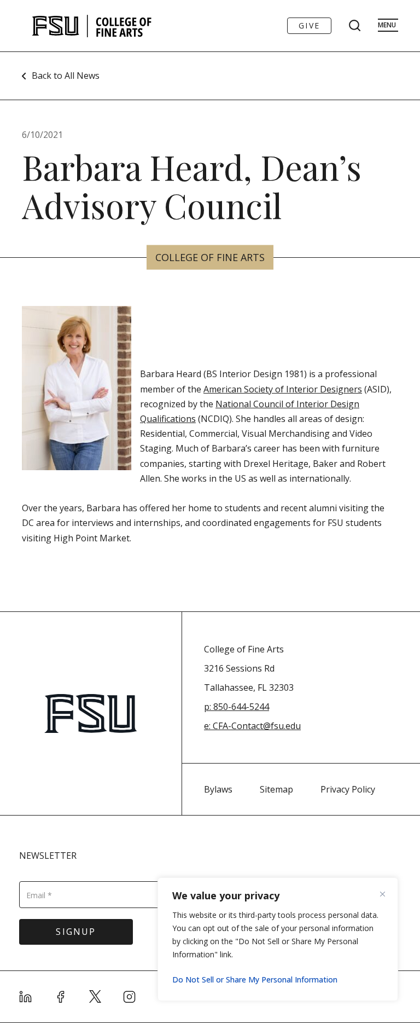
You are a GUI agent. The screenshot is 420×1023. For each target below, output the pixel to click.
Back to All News (66, 76)
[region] (278, 939)
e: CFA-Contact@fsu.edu (252, 726)
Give (309, 25)
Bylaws (218, 789)
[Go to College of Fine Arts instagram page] (129, 996)
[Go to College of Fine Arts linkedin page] (25, 996)
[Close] (386, 893)
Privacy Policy (347, 789)
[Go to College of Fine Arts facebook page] (60, 996)
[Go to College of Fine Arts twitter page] (95, 996)
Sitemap (276, 789)
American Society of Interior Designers (282, 389)
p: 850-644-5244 (236, 707)
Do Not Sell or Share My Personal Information (254, 979)
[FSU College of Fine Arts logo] (92, 26)
